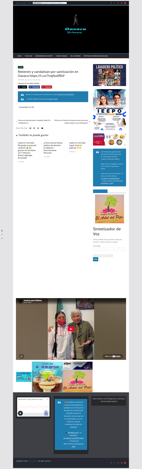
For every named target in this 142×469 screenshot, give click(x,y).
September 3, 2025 (107, 183)
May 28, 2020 (53, 99)
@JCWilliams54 (73, 433)
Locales (21, 67)
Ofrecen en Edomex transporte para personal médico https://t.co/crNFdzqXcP (71, 121)
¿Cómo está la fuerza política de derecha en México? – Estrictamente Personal (53, 147)
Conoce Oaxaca (61, 56)
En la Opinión (75, 56)
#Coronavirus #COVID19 (44, 56)
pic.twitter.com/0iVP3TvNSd (73, 438)
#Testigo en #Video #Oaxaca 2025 (96, 56)
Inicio (19, 56)
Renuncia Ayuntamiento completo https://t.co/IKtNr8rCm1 (34, 121)
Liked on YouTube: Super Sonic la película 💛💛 (77, 145)
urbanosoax (29, 80)
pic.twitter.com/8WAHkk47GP (110, 178)
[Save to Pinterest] (2, 238)
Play (95, 259)
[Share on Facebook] (2, 234)
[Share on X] (2, 231)
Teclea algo (96, 246)
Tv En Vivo (28, 56)
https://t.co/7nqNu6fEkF (66, 94)
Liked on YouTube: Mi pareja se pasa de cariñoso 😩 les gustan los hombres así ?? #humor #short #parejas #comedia (27, 150)
